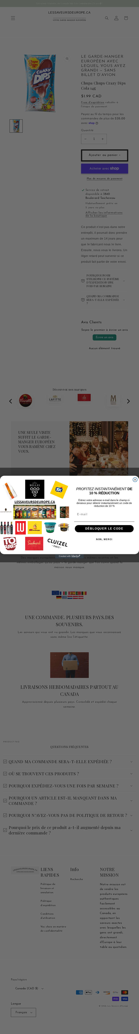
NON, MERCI (104, 539)
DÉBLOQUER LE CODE (104, 528)
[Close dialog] (135, 479)
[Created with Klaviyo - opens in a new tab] (69, 556)
